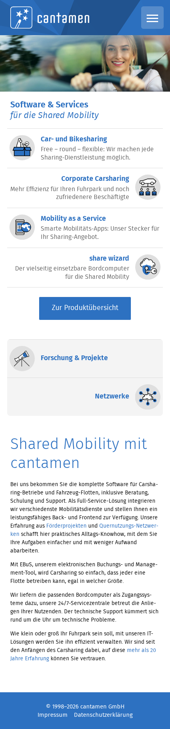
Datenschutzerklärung (103, 715)
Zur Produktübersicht (85, 308)
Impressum (53, 715)
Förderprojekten (66, 526)
